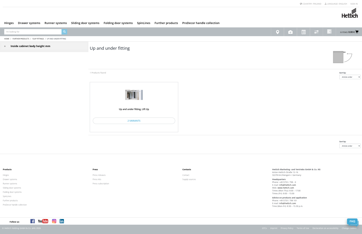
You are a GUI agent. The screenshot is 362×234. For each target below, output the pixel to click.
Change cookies (349, 228)
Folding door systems (118, 23)
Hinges (9, 23)
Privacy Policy (287, 228)
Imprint (273, 228)
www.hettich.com (286, 187)
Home (6, 39)
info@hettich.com (287, 185)
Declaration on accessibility (325, 228)
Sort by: (342, 72)
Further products (166, 23)
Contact (185, 175)
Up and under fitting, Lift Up (134, 109)
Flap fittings (38, 39)
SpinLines (143, 23)
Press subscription (101, 183)
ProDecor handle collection (201, 23)
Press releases (99, 175)
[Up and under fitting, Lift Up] (134, 95)
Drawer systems (29, 23)
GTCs (264, 228)
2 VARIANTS (134, 120)
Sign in (354, 3)
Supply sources (189, 179)
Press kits (97, 179)
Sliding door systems (85, 23)
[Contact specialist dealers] (277, 32)
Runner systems (56, 23)
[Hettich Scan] (290, 32)
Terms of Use (303, 228)
